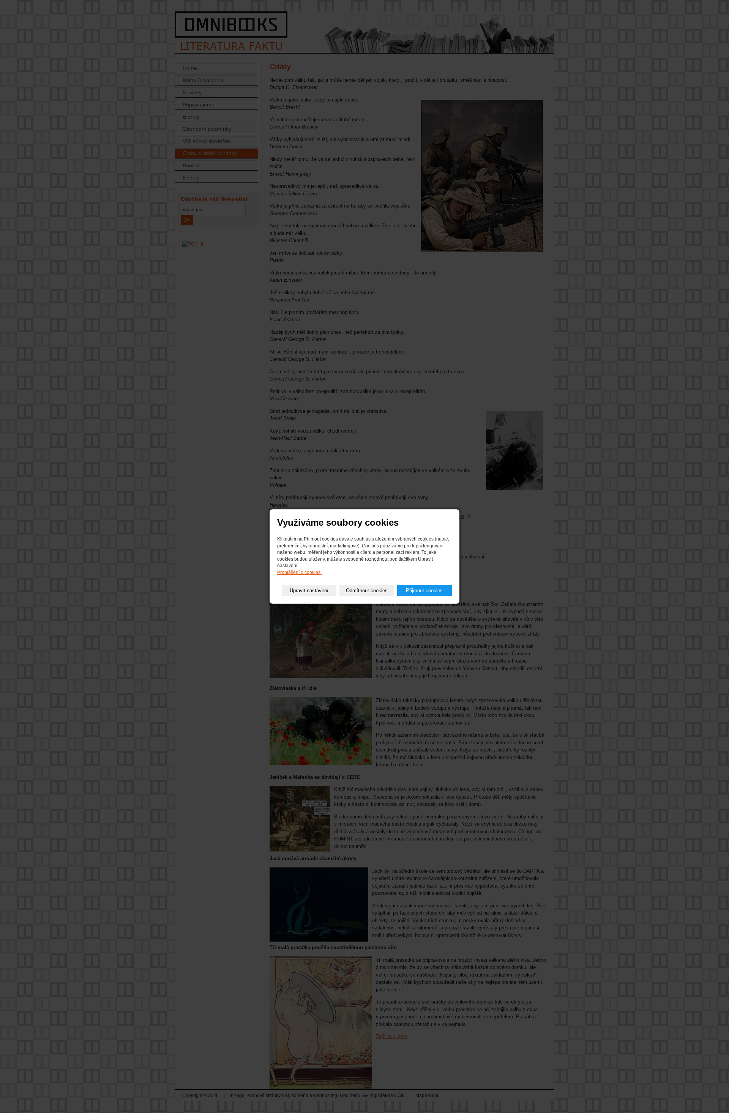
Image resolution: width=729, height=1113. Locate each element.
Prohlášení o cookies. (299, 572)
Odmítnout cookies (367, 590)
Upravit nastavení (309, 590)
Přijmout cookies (424, 590)
